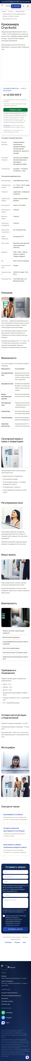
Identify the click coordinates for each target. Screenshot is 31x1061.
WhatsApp (8, 942)
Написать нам (5, 1004)
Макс (24, 942)
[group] (15, 398)
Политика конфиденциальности (11, 995)
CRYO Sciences (7, 125)
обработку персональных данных (12, 918)
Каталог (10, 11)
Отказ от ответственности (9, 993)
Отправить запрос (15, 110)
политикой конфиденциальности (13, 924)
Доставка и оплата (7, 1001)
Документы (4, 998)
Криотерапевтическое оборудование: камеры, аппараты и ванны (14, 15)
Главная (3, 11)
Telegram (17, 942)
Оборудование (20, 11)
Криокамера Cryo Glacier (13, 814)
